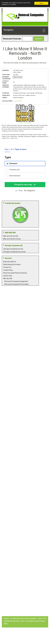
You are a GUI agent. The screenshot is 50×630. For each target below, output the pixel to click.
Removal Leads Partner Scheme (15, 273)
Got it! (41, 3)
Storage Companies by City (13, 249)
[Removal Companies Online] (25, 15)
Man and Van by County (12, 239)
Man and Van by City (10, 236)
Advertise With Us (9, 262)
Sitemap (6, 618)
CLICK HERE (17, 101)
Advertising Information (12, 264)
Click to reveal (17, 77)
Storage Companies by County (14, 252)
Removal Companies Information (16, 284)
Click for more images (25, 122)
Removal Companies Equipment (16, 281)
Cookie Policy (8, 270)
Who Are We (7, 278)
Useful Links (7, 276)
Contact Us (7, 267)
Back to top (42, 618)
